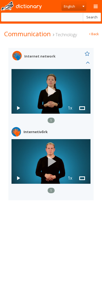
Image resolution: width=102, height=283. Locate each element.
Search (92, 17)
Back (94, 34)
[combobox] (73, 6)
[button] (51, 91)
